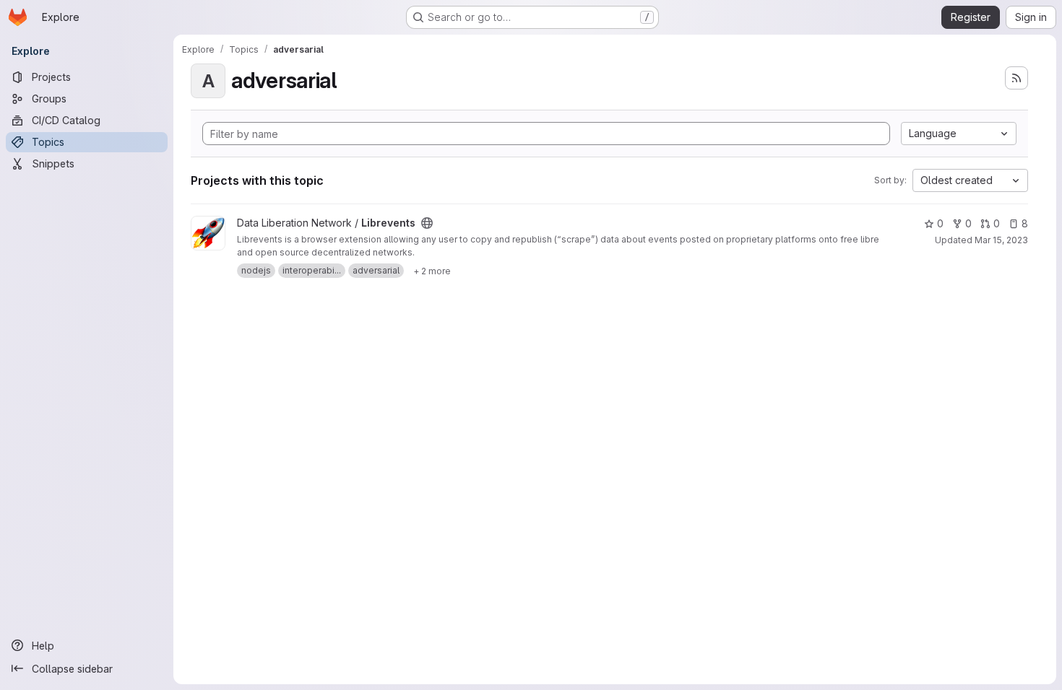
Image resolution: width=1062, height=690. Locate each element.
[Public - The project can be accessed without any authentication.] (427, 223)
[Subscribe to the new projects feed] (1016, 77)
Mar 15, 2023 (1001, 240)
